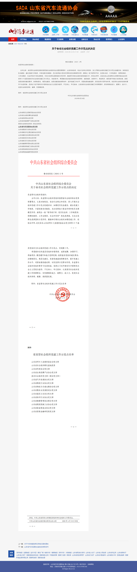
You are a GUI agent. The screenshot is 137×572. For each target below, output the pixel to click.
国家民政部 (33, 557)
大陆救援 (69, 552)
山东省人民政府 (101, 552)
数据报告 (48, 39)
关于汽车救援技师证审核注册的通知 (36, 544)
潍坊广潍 (41, 552)
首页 (12, 39)
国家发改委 (41, 557)
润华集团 (19, 552)
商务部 (69, 555)
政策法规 (72, 39)
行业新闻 (60, 39)
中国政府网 (53, 555)
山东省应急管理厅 (78, 555)
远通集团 (26, 552)
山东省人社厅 (90, 552)
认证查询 (121, 39)
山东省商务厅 (121, 552)
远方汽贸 (33, 552)
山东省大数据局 (100, 555)
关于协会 (23, 39)
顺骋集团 (55, 552)
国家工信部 (62, 555)
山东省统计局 (111, 555)
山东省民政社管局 (79, 552)
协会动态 (35, 39)
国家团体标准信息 (32, 555)
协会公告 (97, 39)
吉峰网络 (91, 564)
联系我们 (109, 39)
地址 (51, 566)
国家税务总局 (44, 555)
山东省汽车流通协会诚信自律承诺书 (36, 547)
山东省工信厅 (89, 555)
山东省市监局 (111, 552)
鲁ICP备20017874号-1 (72, 564)
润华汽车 (62, 552)
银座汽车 (48, 552)
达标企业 (84, 39)
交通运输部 (120, 555)
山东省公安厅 (20, 555)
